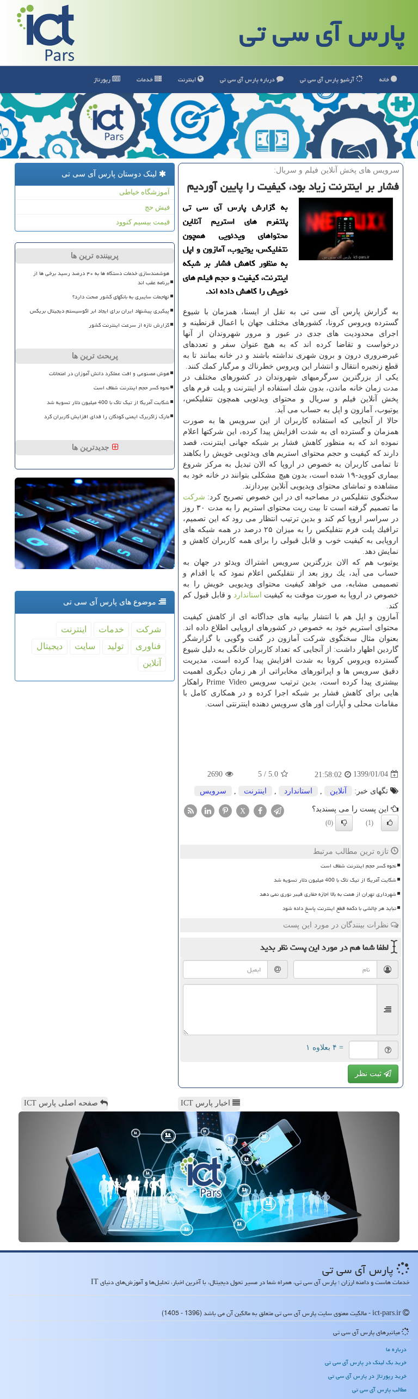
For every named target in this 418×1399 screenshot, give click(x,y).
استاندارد (247, 595)
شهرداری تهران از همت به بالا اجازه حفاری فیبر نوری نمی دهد (328, 894)
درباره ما (396, 1349)
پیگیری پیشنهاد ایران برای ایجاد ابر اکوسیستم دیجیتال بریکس (99, 311)
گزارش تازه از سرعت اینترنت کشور (129, 325)
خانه (385, 79)
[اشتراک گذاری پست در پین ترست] (225, 810)
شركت (194, 497)
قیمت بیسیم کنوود (143, 222)
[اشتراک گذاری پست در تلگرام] (277, 810)
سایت (85, 646)
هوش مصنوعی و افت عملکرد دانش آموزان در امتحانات (109, 373)
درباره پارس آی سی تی (248, 79)
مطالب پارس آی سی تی (379, 1389)
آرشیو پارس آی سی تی (328, 79)
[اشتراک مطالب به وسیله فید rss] (190, 810)
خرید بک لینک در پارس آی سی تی (366, 1362)
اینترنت (188, 79)
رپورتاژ (103, 79)
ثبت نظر (369, 1074)
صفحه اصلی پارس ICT (62, 1103)
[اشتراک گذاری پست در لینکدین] (208, 810)
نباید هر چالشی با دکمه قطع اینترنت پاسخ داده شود (339, 908)
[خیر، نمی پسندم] (344, 823)
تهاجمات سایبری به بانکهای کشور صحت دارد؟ (120, 296)
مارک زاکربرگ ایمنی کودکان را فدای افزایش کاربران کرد (106, 416)
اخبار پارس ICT (206, 1103)
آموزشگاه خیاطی (144, 192)
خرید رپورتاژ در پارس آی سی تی (367, 1376)
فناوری (148, 646)
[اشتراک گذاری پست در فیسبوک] (260, 810)
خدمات (146, 79)
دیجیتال (49, 646)
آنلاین (338, 791)
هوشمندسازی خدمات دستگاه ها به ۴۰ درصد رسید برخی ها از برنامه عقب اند (101, 278)
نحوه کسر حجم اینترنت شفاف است (358, 865)
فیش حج (157, 207)
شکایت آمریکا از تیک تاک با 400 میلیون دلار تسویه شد (335, 880)
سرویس (213, 791)
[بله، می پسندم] (389, 823)
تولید (115, 646)
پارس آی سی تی (322, 32)
